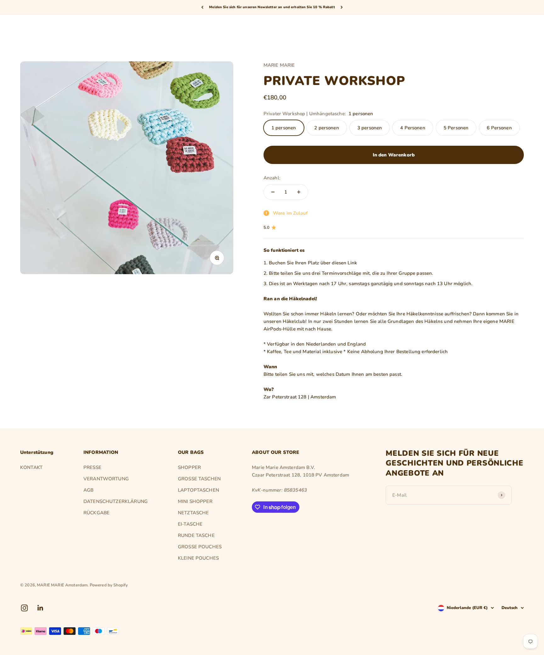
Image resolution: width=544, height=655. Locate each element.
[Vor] (342, 7)
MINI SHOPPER (195, 501)
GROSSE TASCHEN (199, 479)
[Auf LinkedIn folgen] (40, 608)
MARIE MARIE (279, 65)
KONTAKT (31, 467)
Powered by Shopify (109, 585)
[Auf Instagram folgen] (24, 608)
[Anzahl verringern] (273, 192)
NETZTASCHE (193, 513)
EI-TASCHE (190, 524)
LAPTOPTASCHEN (198, 490)
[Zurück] (202, 7)
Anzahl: (272, 178)
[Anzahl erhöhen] (299, 192)
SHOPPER (189, 467)
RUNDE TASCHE (196, 535)
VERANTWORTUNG (106, 479)
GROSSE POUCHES (200, 547)
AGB (88, 490)
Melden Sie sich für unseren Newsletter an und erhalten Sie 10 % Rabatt (272, 7)
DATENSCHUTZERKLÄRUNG (115, 501)
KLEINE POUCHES (198, 558)
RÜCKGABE (96, 513)
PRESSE (92, 467)
